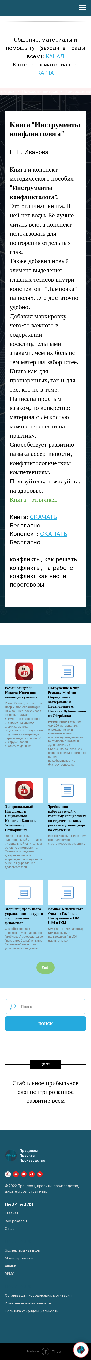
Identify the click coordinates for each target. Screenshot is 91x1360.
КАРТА (45, 73)
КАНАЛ (55, 56)
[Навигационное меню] (82, 7)
